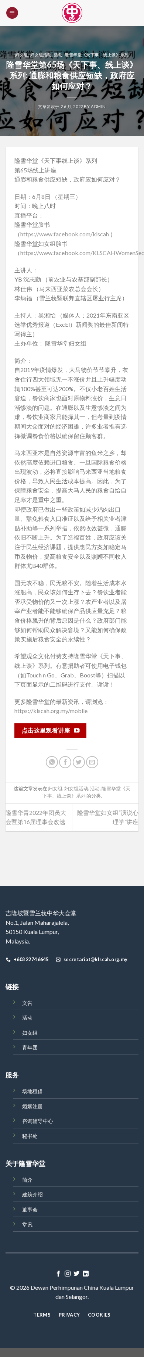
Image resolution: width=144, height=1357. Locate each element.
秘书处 (30, 1136)
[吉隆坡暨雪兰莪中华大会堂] (72, 13)
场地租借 (32, 1091)
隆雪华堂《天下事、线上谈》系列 (96, 54)
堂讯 (27, 1224)
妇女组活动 (41, 54)
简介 (27, 1180)
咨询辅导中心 (37, 1121)
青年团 (30, 1047)
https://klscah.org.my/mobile (51, 710)
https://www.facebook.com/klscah (64, 233)
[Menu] (12, 13)
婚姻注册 (32, 1106)
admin (98, 106)
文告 (27, 1003)
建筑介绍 (32, 1194)
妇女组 (21, 54)
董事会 (30, 1209)
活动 (58, 54)
